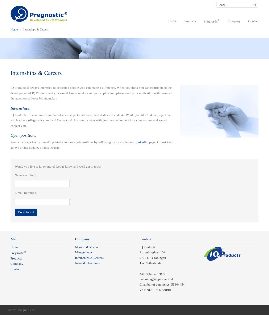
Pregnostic (39, 12)
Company (17, 263)
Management (83, 252)
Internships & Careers (89, 257)
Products (16, 258)
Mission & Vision (86, 247)
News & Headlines (87, 263)
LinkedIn (142, 142)
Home (14, 29)
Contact (16, 269)
